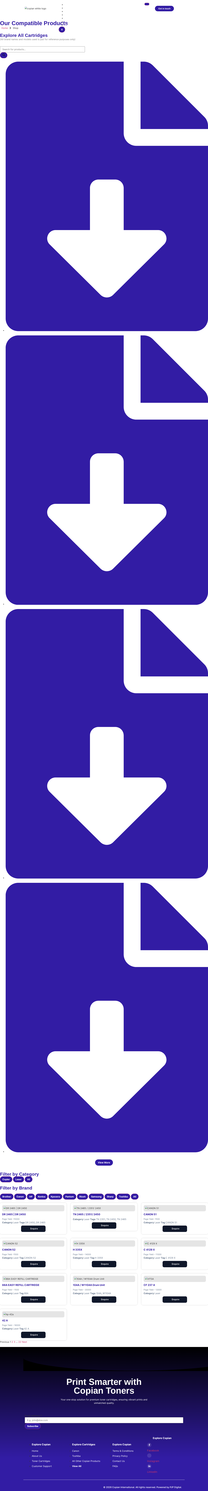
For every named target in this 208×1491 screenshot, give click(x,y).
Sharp (110, 1196)
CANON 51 (171, 1222)
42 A (26, 1328)
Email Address (33, 1416)
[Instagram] (149, 1455)
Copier (6, 1179)
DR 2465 (40, 1222)
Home (70, 4)
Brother (6, 1196)
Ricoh (82, 1196)
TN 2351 (100, 1219)
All (28, 1179)
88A (26, 1293)
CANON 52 (30, 1257)
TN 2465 (121, 1219)
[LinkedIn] (149, 1466)
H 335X (99, 1257)
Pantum (69, 1196)
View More (104, 1162)
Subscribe (32, 1426)
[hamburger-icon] (146, 4)
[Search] (3, 55)
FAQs (69, 21)
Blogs (70, 18)
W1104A (107, 1293)
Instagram (153, 1461)
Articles (71, 11)
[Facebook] (149, 1445)
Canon (20, 1196)
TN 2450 (111, 1219)
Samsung (96, 1196)
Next (24, 1341)
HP (30, 1196)
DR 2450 (30, 1222)
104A (98, 1293)
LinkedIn (152, 1471)
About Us (72, 14)
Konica (41, 1196)
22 (19, 1341)
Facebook (153, 1450)
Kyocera (55, 1196)
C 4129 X (170, 1257)
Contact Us (73, 24)
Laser (18, 1179)
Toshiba (123, 1196)
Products (72, 8)
